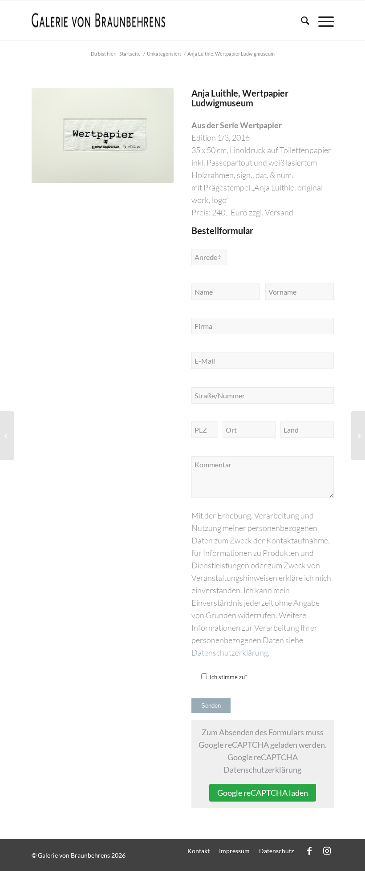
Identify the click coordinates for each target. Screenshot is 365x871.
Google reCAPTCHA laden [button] (262, 793)
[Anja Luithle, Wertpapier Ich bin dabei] (7, 435)
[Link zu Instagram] (327, 850)
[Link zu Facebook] (309, 850)
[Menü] (321, 20)
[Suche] (300, 20)
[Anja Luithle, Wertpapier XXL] (358, 435)
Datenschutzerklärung (229, 652)
